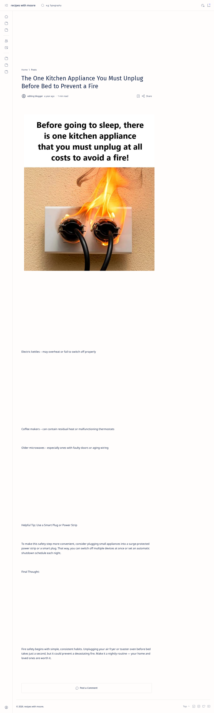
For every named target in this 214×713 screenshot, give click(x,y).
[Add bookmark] (138, 96)
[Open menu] (6, 5)
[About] (6, 41)
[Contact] (6, 47)
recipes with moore (23, 5)
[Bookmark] (209, 5)
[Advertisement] (113, 38)
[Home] (6, 16)
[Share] (147, 96)
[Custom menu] (6, 58)
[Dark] (202, 5)
